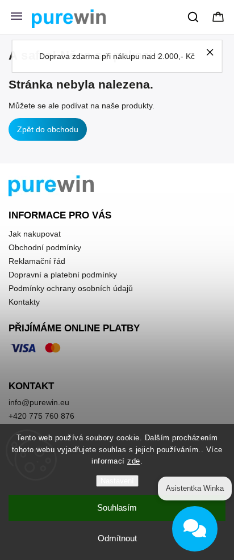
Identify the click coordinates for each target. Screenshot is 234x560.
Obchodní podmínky (45, 247)
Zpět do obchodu (47, 129)
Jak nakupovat (35, 233)
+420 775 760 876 (41, 415)
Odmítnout (117, 538)
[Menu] (16, 17)
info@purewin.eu (39, 402)
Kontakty (24, 301)
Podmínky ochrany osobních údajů (71, 288)
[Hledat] (194, 17)
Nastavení (117, 481)
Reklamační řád (37, 261)
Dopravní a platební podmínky (63, 274)
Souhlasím (117, 507)
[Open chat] (195, 528)
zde (133, 461)
